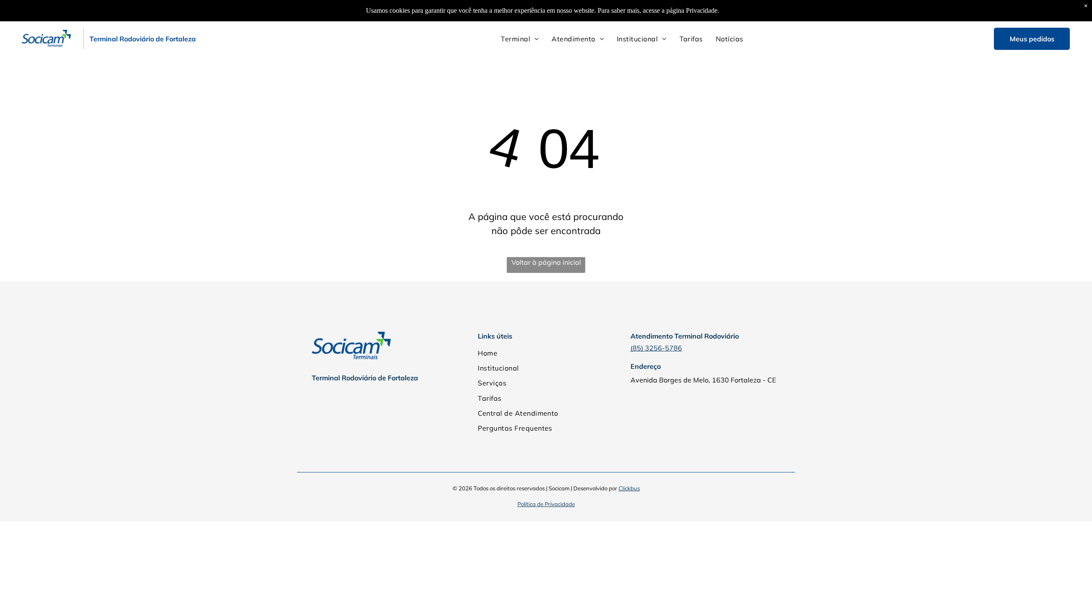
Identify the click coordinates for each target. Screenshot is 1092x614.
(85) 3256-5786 (656, 348)
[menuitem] (519, 38)
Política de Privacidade (546, 504)
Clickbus (629, 488)
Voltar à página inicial (546, 262)
